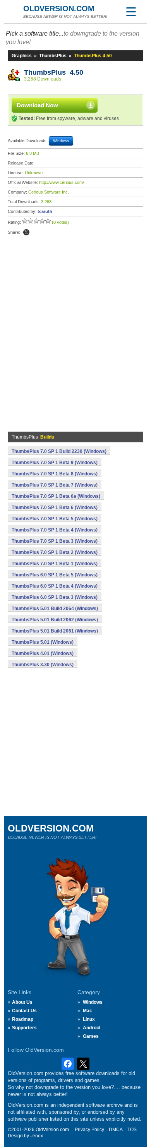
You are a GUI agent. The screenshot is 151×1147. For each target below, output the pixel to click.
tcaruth (45, 211)
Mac (87, 1010)
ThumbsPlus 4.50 (53, 72)
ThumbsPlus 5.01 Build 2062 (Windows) (55, 619)
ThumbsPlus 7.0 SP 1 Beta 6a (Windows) (56, 496)
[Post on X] (26, 232)
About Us (22, 1002)
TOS (132, 1129)
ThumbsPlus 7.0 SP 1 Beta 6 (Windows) (55, 507)
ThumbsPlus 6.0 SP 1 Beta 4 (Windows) (55, 586)
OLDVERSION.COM (58, 8)
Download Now (37, 105)
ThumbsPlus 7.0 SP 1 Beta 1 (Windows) (55, 563)
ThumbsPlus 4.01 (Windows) (43, 653)
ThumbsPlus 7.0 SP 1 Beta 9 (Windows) (55, 462)
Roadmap (22, 1019)
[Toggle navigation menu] (130, 11)
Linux (89, 1019)
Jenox (36, 1135)
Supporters (24, 1027)
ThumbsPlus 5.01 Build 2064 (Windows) (55, 608)
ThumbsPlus (53, 55)
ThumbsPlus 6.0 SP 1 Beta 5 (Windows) (55, 575)
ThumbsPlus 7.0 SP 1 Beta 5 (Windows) (55, 518)
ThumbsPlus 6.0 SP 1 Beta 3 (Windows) (55, 597)
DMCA (116, 1129)
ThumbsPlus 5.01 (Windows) (43, 642)
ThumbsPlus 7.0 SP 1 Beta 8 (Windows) (55, 474)
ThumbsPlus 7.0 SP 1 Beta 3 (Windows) (55, 541)
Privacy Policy (89, 1129)
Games (91, 1036)
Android (91, 1027)
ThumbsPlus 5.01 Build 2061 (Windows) (55, 631)
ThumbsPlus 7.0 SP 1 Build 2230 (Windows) (59, 451)
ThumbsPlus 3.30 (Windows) (43, 664)
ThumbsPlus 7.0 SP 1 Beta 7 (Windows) (55, 485)
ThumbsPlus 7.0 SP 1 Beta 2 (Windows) (55, 552)
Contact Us (24, 1010)
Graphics (22, 55)
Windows (93, 1002)
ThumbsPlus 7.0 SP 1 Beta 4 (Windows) (55, 530)
